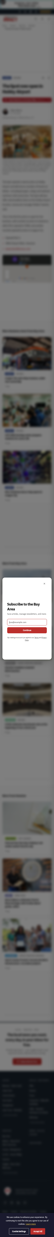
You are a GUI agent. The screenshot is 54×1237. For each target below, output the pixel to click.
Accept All (37, 1231)
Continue (27, 630)
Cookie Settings (19, 1231)
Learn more (31, 1224)
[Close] (44, 583)
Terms (36, 637)
